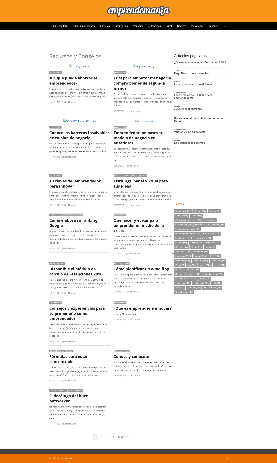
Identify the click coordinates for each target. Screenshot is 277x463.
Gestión (117, 175)
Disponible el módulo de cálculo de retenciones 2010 (75, 271)
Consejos (105, 25)
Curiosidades (183, 224)
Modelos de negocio (84, 25)
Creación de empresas (188, 220)
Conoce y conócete (131, 356)
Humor (196, 247)
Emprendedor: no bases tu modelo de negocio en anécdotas (139, 138)
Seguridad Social (212, 274)
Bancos (200, 211)
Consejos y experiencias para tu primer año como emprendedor (77, 313)
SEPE (205, 278)
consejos (181, 215)
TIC (216, 283)
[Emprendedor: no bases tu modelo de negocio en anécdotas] (144, 121)
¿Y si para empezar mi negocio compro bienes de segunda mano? (142, 83)
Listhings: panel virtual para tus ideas (141, 183)
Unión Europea (212, 287)
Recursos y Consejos (75, 215)
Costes (196, 215)
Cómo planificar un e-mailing (141, 268)
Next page (123, 436)
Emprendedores (60, 25)
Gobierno (196, 242)
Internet (200, 256)
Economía (213, 25)
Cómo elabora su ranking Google (73, 223)
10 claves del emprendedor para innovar (75, 183)
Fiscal (169, 25)
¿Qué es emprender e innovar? (143, 308)
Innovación (197, 25)
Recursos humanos (187, 269)
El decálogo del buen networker (69, 398)
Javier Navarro (69, 102)
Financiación (121, 25)
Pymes (205, 265)
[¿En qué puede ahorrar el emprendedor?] (79, 66)
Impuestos (182, 251)
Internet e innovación (130, 175)
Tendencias (182, 283)
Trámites (181, 25)
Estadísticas (211, 233)
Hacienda (212, 242)
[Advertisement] (138, 40)
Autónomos (154, 25)
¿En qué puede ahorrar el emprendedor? (73, 80)
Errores (218, 224)
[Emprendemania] (138, 11)
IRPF (215, 256)
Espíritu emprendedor (187, 229)
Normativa (200, 260)
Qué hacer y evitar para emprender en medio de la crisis (139, 225)
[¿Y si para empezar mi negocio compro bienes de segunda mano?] (144, 66)
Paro (179, 265)
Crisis (210, 220)
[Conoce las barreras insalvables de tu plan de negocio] (79, 121)
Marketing (138, 25)
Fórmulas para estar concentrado (68, 359)
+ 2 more (143, 175)
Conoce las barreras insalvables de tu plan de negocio (79, 135)
